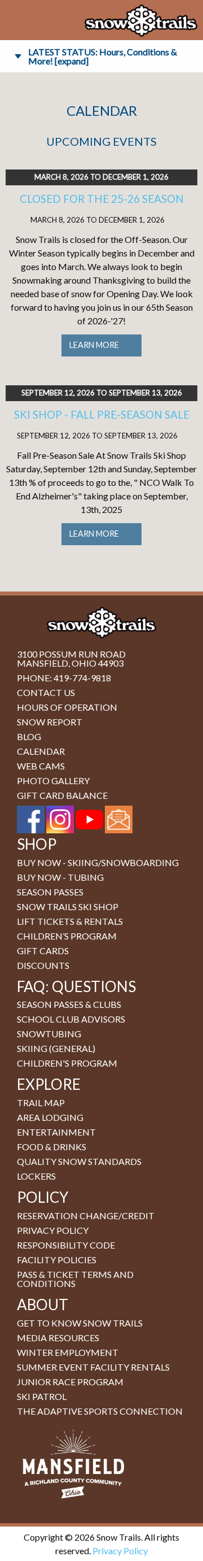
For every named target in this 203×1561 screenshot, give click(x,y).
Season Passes (50, 891)
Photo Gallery (53, 780)
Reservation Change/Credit (86, 1215)
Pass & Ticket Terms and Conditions (75, 1279)
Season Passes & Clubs (69, 1004)
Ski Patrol (42, 1396)
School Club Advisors (71, 1019)
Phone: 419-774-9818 (64, 677)
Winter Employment (67, 1352)
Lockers (36, 1176)
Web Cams (41, 765)
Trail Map (41, 1102)
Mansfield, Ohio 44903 (70, 663)
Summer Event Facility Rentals (93, 1367)
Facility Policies (56, 1259)
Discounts (43, 965)
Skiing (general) (56, 1048)
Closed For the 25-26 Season (102, 198)
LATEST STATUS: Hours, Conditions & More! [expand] (102, 56)
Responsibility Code (66, 1245)
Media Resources (58, 1337)
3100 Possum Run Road (71, 654)
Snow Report (49, 721)
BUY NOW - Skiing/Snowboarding (98, 862)
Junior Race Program (70, 1381)
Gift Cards (43, 950)
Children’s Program (67, 935)
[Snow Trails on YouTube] (89, 817)
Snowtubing (49, 1033)
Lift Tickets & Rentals (70, 921)
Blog (29, 736)
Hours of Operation (67, 707)
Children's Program (67, 1063)
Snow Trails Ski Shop (67, 906)
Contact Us (46, 692)
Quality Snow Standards (79, 1161)
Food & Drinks (51, 1146)
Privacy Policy (53, 1230)
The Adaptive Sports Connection (100, 1411)
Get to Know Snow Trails (80, 1322)
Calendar (41, 751)
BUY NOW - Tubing (60, 877)
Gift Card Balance (62, 795)
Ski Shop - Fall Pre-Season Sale (101, 414)
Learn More (94, 345)
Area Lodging (50, 1117)
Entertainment (56, 1132)
